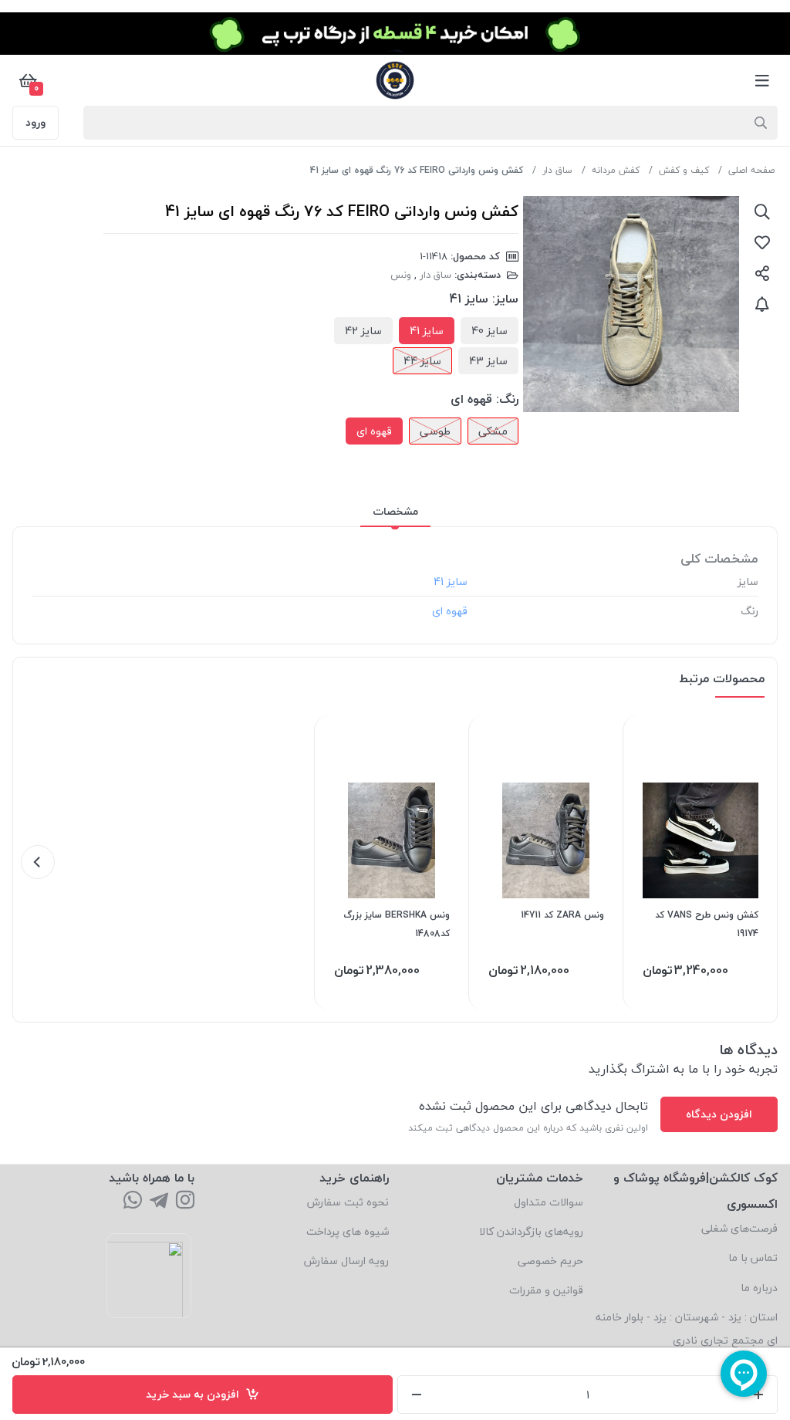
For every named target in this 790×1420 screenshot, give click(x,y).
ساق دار (557, 170)
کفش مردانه (616, 170)
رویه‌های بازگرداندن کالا (531, 1231)
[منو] (762, 80)
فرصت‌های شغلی (739, 1228)
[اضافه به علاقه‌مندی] (762, 242)
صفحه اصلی (751, 170)
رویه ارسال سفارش (346, 1260)
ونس (400, 274)
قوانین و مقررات (546, 1290)
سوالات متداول (548, 1202)
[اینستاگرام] (185, 1201)
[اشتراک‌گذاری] (762, 273)
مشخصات (395, 511)
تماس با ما (753, 1257)
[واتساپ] (132, 1201)
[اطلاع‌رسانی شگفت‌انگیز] (762, 304)
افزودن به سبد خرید (195, 1394)
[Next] (38, 862)
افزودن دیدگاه (719, 1114)
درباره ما (759, 1287)
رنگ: (507, 399)
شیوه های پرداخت (347, 1231)
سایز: (505, 298)
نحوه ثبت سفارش (348, 1202)
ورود (35, 122)
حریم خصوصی (550, 1260)
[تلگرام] (159, 1201)
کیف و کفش (684, 170)
